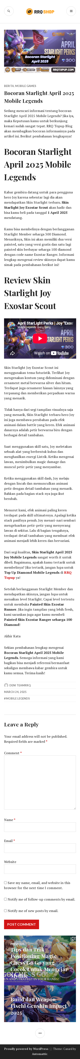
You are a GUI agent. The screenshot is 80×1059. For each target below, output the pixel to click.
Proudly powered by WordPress (26, 1049)
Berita (9, 86)
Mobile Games (25, 86)
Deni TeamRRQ (20, 685)
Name (9, 819)
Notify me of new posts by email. (33, 910)
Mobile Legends (18, 698)
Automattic (39, 1054)
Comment (13, 753)
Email (9, 840)
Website (10, 861)
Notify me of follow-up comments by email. (41, 899)
